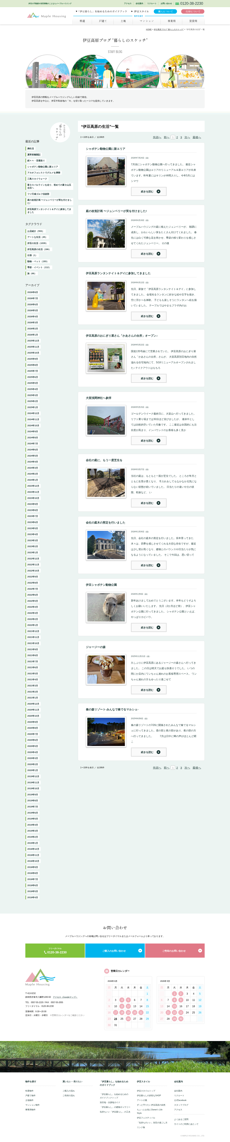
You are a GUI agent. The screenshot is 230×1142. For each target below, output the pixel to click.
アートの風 (142, 1100)
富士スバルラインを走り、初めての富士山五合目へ (49, 186)
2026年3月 (32, 322)
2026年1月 (32, 334)
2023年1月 (32, 552)
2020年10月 (33, 716)
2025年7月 (32, 371)
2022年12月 (33, 558)
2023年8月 (32, 510)
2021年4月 (32, 679)
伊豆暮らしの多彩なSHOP (149, 1095)
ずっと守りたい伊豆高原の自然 (151, 1105)
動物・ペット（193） (38, 261)
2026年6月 (32, 304)
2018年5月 (32, 891)
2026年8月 (32, 292)
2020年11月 (33, 709)
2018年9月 (32, 867)
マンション (147, 21)
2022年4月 (32, 607)
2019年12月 (33, 776)
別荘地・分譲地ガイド (110, 1102)
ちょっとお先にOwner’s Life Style (149, 1111)
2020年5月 (32, 746)
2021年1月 (32, 697)
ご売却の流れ (69, 1095)
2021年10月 (33, 643)
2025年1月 (32, 407)
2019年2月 (32, 837)
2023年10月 (33, 498)
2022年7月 (32, 589)
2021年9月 (32, 649)
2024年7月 (32, 443)
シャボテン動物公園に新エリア (42, 166)
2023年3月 (32, 540)
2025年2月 (32, 401)
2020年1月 (32, 770)
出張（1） (32, 255)
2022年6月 (32, 595)
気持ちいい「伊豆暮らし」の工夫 (115, 1112)
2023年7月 (32, 516)
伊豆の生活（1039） (37, 243)
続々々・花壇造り (36, 160)
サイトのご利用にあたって (186, 1124)
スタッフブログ (181, 1105)
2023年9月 (32, 504)
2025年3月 (32, 395)
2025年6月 (32, 377)
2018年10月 (33, 861)
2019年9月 (32, 794)
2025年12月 (33, 340)
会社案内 (139, 3)
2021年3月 (32, 685)
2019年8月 (32, 800)
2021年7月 (32, 661)
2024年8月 (32, 437)
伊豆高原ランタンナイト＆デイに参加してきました (49, 211)
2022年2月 (32, 619)
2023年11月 (33, 492)
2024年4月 (32, 461)
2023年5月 (32, 528)
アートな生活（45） (37, 237)
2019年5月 (32, 818)
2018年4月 (32, 897)
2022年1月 (32, 625)
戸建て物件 (30, 1095)
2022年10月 (33, 570)
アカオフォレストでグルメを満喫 (43, 172)
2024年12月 (33, 413)
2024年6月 (32, 449)
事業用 (171, 21)
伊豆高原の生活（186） (39, 249)
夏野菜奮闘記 (34, 154)
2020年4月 (32, 752)
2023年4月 (32, 534)
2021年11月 (33, 637)
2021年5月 (32, 673)
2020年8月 (32, 728)
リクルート (152, 3)
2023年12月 (33, 486)
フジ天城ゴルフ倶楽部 (38, 194)
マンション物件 (32, 1105)
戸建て (102, 21)
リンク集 (141, 1127)
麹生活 (30, 148)
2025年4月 (32, 389)
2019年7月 (32, 806)
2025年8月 (32, 365)
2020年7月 (32, 734)
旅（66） (31, 273)
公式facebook (180, 1100)
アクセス (128, 3)
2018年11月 (33, 855)
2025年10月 (33, 353)
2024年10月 (33, 425)
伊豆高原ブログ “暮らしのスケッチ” (169, 29)
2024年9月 (32, 431)
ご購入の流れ (69, 1091)
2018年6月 (32, 885)
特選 (82, 21)
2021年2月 (32, 691)
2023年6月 (32, 522)
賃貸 (193, 21)
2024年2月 (32, 474)
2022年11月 (33, 564)
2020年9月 (32, 722)
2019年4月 (32, 825)
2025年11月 (33, 347)
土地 (123, 21)
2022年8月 (32, 583)
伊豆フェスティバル (146, 1118)
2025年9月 (32, 359)
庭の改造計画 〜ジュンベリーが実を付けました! (49, 201)
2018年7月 (32, 879)
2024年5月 (32, 456)
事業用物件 (30, 1109)
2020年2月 (32, 764)
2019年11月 (33, 782)
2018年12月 (33, 849)
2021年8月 (32, 655)
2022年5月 (32, 601)
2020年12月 (33, 704)
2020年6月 (32, 740)
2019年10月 (33, 788)
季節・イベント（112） (39, 267)
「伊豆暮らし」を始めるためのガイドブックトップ (114, 1096)
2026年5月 (32, 310)
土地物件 (29, 1100)
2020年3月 (32, 758)
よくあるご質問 (181, 1119)
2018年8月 (32, 873)
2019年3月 (32, 831)
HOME (149, 29)
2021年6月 (32, 667)
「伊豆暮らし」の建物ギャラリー (115, 1107)
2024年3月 (32, 468)
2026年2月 (32, 328)
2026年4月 (32, 316)
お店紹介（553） (35, 231)
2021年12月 (33, 631)
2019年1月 (32, 843)
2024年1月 (32, 480)
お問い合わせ (166, 3)
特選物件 (29, 1091)
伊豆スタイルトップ (146, 1091)
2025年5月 (32, 383)
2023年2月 (32, 546)
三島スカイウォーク (37, 178)
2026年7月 (32, 298)
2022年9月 (32, 576)
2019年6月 (32, 813)
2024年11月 (33, 419)
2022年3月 (32, 613)
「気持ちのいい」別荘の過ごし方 (152, 1122)
